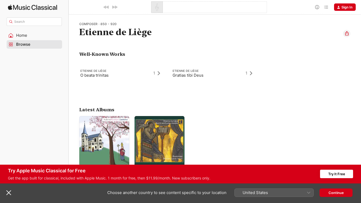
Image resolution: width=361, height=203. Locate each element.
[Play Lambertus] (86, 159)
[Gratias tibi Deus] (215, 73)
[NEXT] (114, 7)
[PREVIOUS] (106, 7)
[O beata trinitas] (122, 73)
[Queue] (326, 7)
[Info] (317, 7)
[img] (32, 7)
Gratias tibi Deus (188, 75)
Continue (336, 193)
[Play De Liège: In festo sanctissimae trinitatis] (141, 159)
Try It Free (336, 174)
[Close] (8, 192)
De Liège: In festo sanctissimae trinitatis (152, 120)
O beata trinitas (94, 75)
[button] (34, 35)
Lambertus (88, 118)
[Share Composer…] (346, 33)
